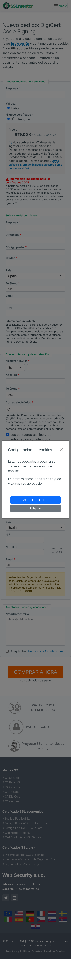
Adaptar (35, 508)
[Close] (61, 450)
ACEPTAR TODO (35, 500)
